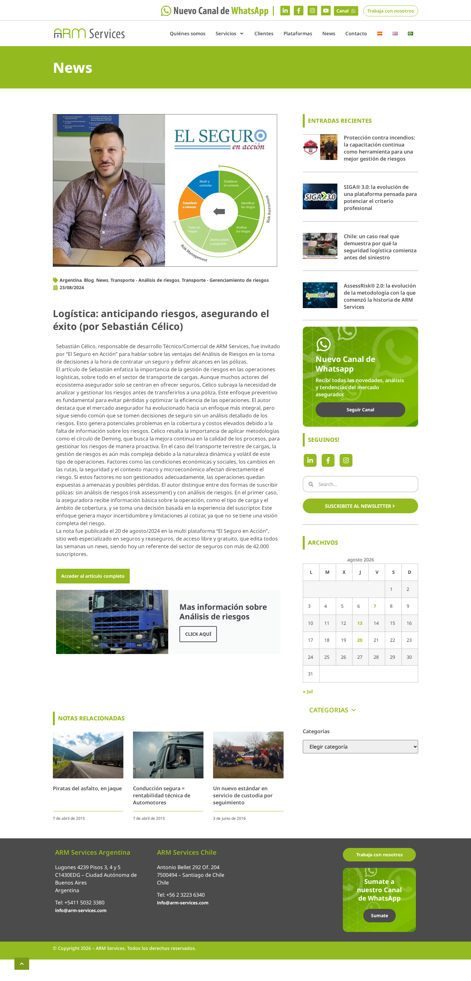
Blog (89, 280)
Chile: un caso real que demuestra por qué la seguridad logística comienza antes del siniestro (380, 247)
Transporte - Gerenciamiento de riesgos (225, 280)
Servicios (226, 33)
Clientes (263, 33)
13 (359, 623)
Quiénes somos (187, 33)
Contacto (356, 33)
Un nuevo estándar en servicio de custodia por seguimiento (243, 795)
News (328, 33)
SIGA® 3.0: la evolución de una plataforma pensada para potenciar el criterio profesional (380, 197)
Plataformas (298, 33)
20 (359, 640)
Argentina (71, 280)
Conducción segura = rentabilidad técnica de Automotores (161, 795)
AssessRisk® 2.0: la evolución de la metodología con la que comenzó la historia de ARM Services (380, 296)
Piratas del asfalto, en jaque (87, 788)
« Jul (308, 691)
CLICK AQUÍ (198, 634)
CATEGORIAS (328, 710)
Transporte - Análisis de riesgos (145, 280)
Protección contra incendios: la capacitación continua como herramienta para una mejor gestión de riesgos (379, 148)
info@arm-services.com (81, 910)
